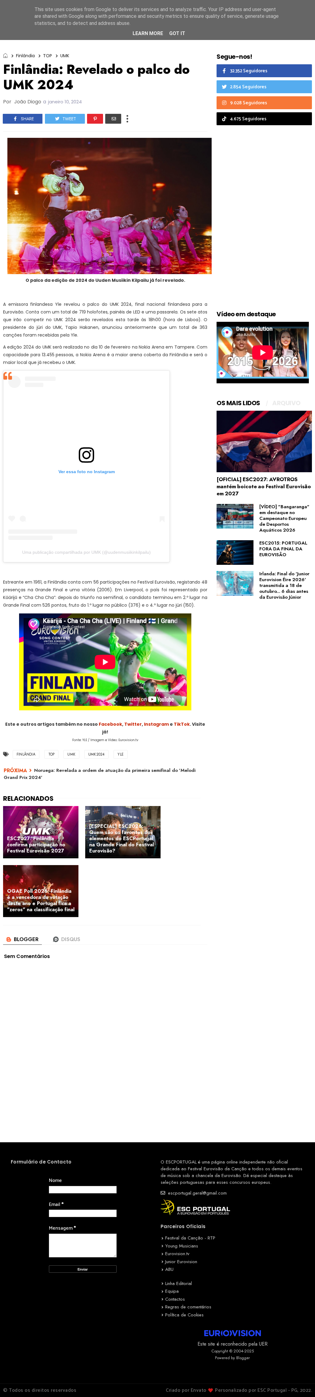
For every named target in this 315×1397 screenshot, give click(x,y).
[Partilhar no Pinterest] (95, 119)
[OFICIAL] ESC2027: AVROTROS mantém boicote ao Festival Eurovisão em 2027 (264, 486)
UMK (64, 56)
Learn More (148, 33)
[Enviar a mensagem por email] (113, 119)
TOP (47, 56)
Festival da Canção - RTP (190, 1238)
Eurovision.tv (177, 1253)
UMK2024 (96, 754)
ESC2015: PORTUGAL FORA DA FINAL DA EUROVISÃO (283, 549)
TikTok (182, 724)
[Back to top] (300, 1382)
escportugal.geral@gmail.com (196, 1193)
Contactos (175, 1299)
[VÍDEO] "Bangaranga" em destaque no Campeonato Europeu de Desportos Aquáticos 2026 (284, 518)
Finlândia (25, 56)
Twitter (133, 724)
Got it (177, 33)
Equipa (172, 1291)
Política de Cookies (184, 1314)
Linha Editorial (178, 1283)
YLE (121, 754)
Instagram (156, 724)
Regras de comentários (188, 1306)
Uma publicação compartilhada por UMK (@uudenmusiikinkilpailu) (86, 552)
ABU (169, 1269)
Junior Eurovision (181, 1261)
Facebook (110, 724)
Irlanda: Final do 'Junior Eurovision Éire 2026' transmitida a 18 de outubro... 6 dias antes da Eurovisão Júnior (284, 585)
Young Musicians (181, 1246)
